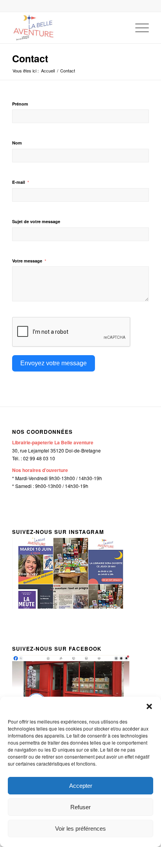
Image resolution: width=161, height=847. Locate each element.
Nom (17, 143)
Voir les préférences (80, 828)
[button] (149, 706)
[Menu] (138, 27)
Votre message (27, 261)
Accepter (80, 785)
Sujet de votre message (36, 221)
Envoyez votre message (53, 363)
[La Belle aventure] (67, 27)
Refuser (80, 807)
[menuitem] (138, 27)
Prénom (20, 104)
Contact (30, 58)
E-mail (18, 182)
